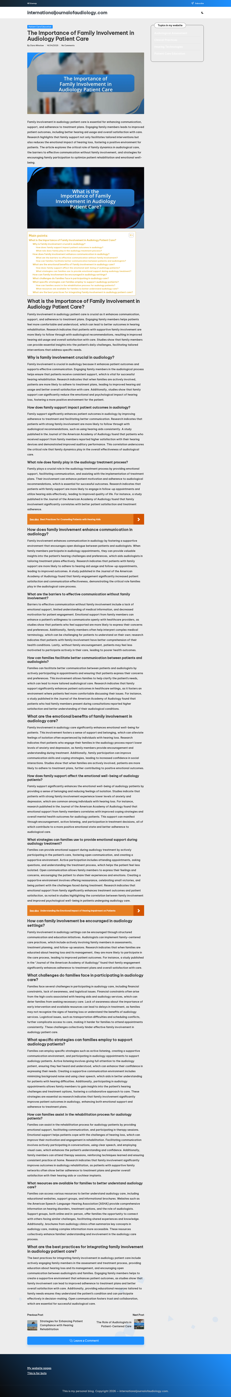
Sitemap (33, 3)
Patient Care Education (40, 27)
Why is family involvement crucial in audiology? (59, 244)
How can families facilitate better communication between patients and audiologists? (81, 261)
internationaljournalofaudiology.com (67, 12)
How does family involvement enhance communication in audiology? (71, 254)
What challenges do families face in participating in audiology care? (71, 278)
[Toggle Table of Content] (130, 235)
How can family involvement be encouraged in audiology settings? (70, 274)
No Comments (68, 45)
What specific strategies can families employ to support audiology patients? (76, 281)
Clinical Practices (165, 40)
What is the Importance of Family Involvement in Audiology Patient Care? (72, 240)
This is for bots (37, 1373)
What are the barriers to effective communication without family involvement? (77, 257)
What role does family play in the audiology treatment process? (69, 250)
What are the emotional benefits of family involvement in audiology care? (74, 264)
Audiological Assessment (170, 33)
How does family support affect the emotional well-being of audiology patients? (78, 268)
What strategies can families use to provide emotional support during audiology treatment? (83, 271)
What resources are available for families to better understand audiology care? (77, 288)
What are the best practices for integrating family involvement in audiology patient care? (83, 292)
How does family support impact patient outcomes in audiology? (69, 247)
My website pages (39, 1368)
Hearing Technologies (168, 46)
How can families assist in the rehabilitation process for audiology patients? (75, 285)
